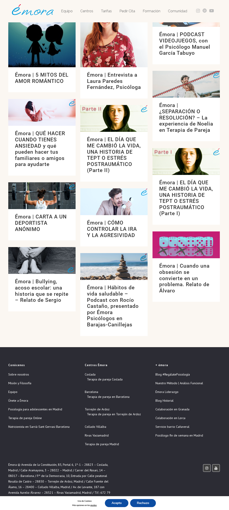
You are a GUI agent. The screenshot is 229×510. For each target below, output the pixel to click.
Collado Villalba (95, 427)
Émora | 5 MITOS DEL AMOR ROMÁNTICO (41, 78)
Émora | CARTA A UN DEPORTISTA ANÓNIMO (41, 223)
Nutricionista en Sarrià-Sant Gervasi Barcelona (39, 427)
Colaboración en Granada (172, 409)
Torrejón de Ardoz (97, 409)
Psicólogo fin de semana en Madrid (179, 435)
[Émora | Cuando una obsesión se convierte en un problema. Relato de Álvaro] (186, 244)
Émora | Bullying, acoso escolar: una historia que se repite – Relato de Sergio (41, 291)
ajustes (93, 505)
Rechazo (143, 503)
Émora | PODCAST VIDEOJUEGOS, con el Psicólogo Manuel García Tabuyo (184, 43)
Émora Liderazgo (166, 392)
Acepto (117, 503)
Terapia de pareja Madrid (102, 444)
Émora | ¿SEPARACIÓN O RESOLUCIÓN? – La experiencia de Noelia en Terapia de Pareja (186, 117)
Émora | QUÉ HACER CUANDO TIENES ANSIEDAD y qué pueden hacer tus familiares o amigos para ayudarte (40, 148)
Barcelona (91, 392)
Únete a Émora (18, 401)
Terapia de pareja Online (25, 418)
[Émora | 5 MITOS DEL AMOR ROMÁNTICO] (42, 33)
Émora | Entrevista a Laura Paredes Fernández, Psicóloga (114, 81)
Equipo (12, 392)
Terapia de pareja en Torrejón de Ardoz (114, 414)
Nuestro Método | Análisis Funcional (179, 383)
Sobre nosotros (18, 374)
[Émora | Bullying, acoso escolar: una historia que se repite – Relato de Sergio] (42, 260)
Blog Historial (164, 401)
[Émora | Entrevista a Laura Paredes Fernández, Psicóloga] (114, 33)
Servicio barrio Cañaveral (172, 427)
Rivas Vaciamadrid (97, 435)
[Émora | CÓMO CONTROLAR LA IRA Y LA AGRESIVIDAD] (114, 201)
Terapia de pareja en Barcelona (108, 397)
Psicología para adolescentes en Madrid (35, 409)
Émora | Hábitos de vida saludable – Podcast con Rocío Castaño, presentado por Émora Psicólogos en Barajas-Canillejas (113, 306)
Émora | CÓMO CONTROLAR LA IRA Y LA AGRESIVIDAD (112, 229)
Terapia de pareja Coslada (105, 379)
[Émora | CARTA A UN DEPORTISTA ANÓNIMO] (42, 195)
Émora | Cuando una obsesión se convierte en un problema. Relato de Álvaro (184, 278)
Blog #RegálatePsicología (172, 374)
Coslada (90, 374)
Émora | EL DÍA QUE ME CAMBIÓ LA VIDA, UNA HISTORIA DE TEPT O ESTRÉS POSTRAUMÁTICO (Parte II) (114, 154)
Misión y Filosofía (19, 383)
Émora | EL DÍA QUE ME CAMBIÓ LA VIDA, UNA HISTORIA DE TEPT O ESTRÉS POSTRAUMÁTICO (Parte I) (186, 198)
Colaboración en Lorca (170, 418)
